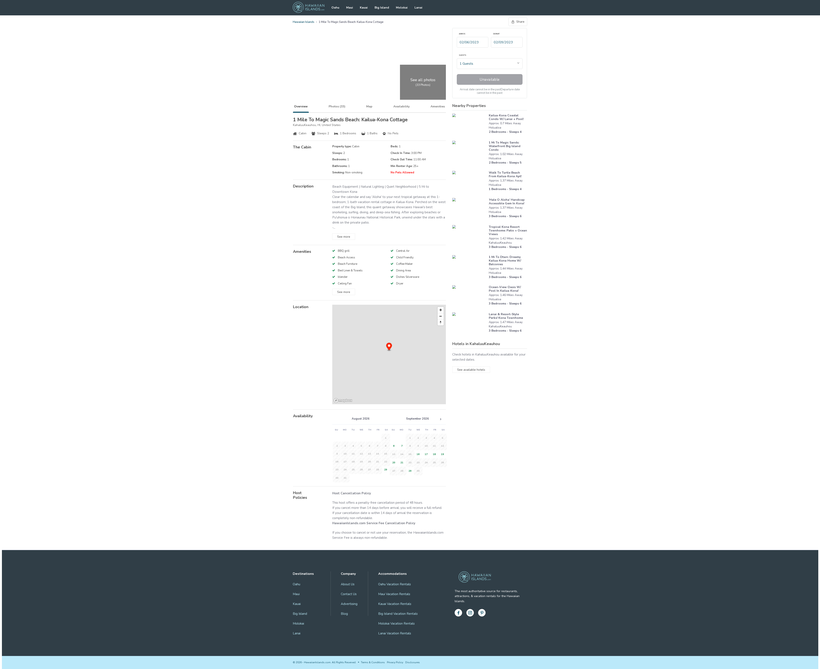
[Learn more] (469, 125)
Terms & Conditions (373, 662)
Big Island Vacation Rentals (398, 614)
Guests (462, 55)
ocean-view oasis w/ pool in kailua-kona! (505, 289)
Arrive (462, 34)
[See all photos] (345, 64)
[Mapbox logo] (343, 400)
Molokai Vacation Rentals (396, 623)
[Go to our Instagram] (470, 612)
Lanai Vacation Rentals (394, 633)
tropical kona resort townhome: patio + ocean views (508, 230)
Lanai (418, 8)
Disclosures (412, 662)
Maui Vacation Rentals (394, 594)
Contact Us (349, 594)
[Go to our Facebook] (458, 612)
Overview (301, 106)
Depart (496, 34)
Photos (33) (337, 106)
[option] (385, 469)
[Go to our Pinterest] (482, 612)
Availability (401, 106)
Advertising (349, 604)
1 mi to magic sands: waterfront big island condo (504, 146)
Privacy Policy (395, 662)
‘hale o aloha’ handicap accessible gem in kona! (507, 201)
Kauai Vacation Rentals (394, 604)
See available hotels (471, 370)
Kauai (364, 8)
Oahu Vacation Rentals (394, 584)
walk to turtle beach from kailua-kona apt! (505, 174)
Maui (349, 8)
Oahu (335, 8)
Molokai (402, 8)
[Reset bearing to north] (441, 322)
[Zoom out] (441, 316)
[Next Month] (440, 419)
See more (343, 237)
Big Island (382, 8)
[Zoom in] (441, 310)
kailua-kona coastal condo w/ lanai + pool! (506, 117)
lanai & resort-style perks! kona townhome (506, 316)
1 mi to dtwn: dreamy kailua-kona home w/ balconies (505, 260)
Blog (344, 614)
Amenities (437, 106)
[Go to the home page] (308, 8)
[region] (389, 354)
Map (369, 106)
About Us (347, 584)
